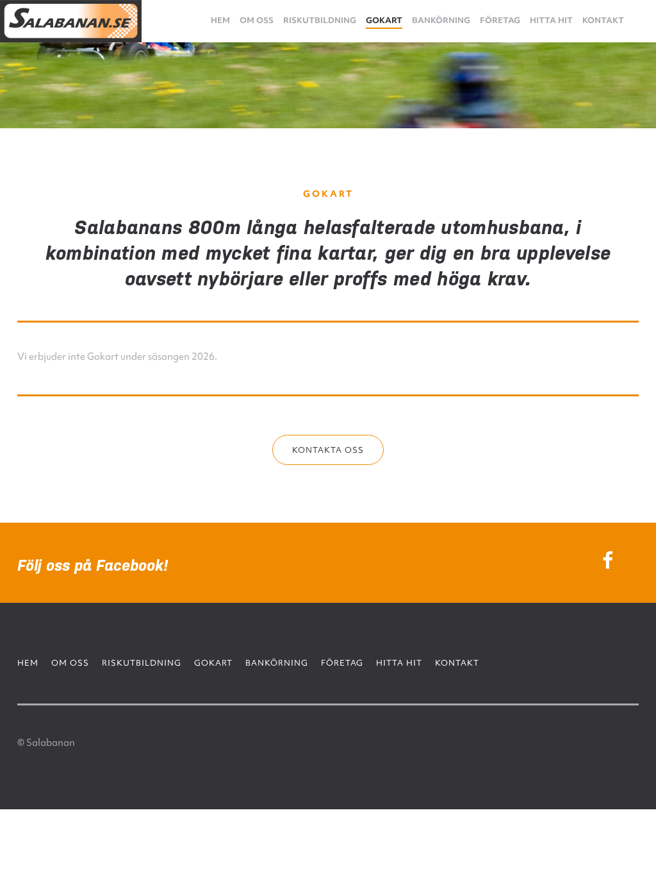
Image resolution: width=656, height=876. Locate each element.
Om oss (257, 20)
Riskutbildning (319, 20)
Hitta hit (551, 20)
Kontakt (603, 20)
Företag (500, 20)
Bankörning (441, 20)
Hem (220, 20)
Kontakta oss (328, 449)
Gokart (384, 20)
